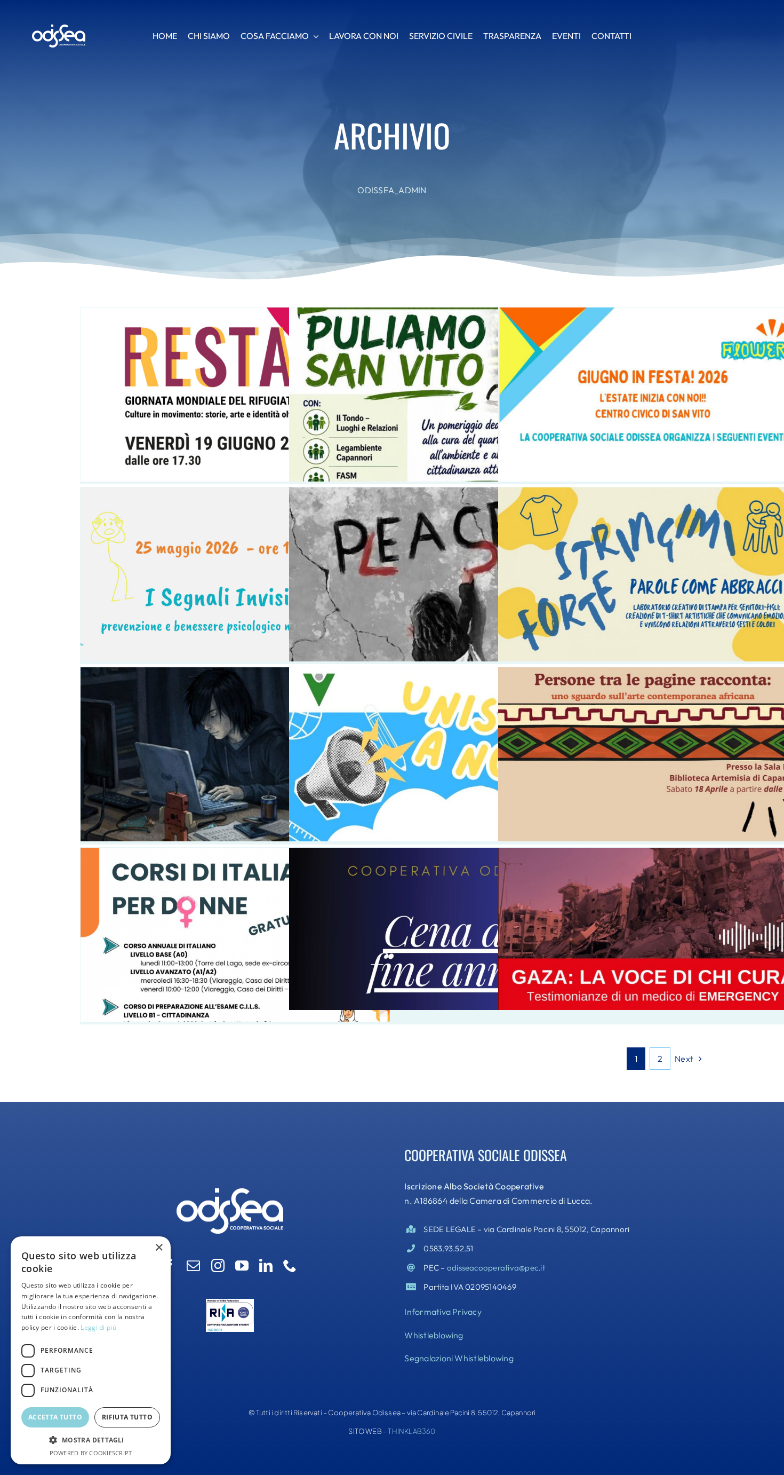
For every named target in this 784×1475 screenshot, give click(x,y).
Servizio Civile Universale (444, 742)
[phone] (290, 1265)
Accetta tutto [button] (55, 1417)
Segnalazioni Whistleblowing (458, 1358)
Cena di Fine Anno (444, 917)
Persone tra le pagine (653, 742)
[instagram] (218, 1265)
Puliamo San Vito (444, 383)
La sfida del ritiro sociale (235, 742)
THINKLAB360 (411, 1431)
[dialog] (91, 1350)
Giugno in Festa (653, 383)
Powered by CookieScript (91, 1453)
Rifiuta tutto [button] (127, 1417)
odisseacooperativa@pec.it (496, 1268)
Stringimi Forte (653, 562)
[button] (90, 1440)
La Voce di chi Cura (653, 917)
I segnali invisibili (235, 562)
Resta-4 (235, 383)
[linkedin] (266, 1265)
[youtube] (242, 1265)
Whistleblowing (433, 1335)
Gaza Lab (444, 562)
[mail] (193, 1265)
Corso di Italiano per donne (235, 923)
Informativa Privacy (443, 1311)
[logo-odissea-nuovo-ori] (58, 28)
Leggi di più (98, 1327)
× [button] (159, 1248)
